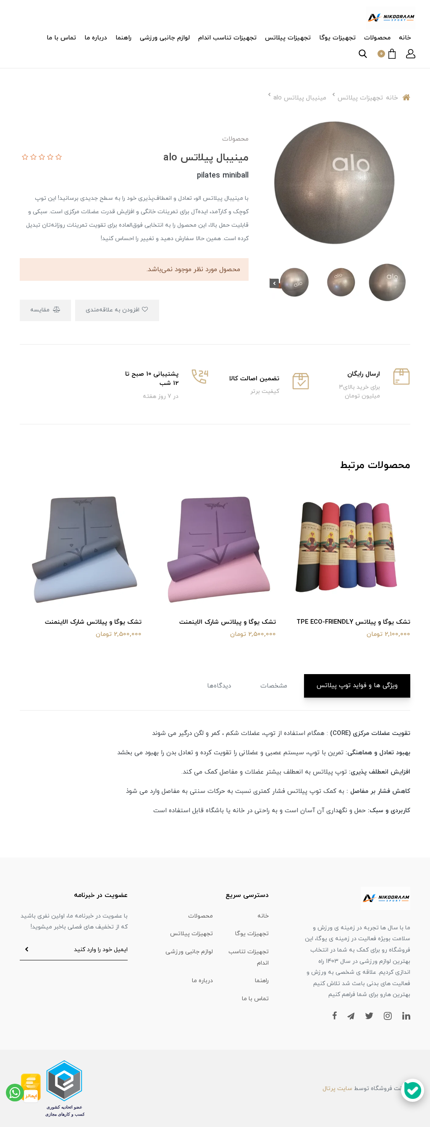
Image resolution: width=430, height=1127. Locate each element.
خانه (405, 38)
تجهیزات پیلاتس (288, 38)
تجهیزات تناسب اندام (227, 38)
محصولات (377, 38)
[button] (410, 54)
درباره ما (95, 38)
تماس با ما (61, 38)
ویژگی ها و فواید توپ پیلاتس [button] (357, 685)
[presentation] (405, 283)
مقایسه (40, 310)
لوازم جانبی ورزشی (165, 38)
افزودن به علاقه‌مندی (113, 310)
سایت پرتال (337, 1089)
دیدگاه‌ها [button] (219, 686)
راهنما (123, 38)
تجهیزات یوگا (337, 38)
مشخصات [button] (273, 686)
